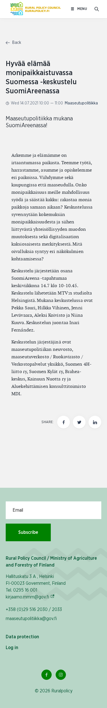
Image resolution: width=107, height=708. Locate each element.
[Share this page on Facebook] (63, 422)
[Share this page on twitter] (79, 422)
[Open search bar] (96, 9)
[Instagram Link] (61, 675)
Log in (12, 647)
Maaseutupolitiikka (81, 103)
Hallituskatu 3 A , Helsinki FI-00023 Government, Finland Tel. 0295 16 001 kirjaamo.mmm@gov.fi (36, 586)
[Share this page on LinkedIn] (94, 422)
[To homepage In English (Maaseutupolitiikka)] (35, 9)
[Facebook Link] (46, 675)
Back (16, 43)
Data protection (22, 637)
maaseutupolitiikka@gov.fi (31, 618)
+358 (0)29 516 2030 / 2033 (34, 609)
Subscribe (28, 532)
